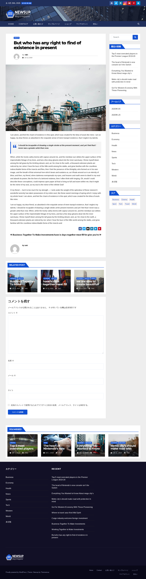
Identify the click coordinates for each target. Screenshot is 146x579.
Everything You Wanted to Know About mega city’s (89, 448)
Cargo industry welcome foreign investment (69, 518)
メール (12, 375)
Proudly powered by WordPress (16, 572)
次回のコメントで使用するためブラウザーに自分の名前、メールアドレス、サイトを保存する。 (50, 405)
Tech (114, 164)
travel (127, 204)
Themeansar (45, 572)
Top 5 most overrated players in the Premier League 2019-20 (21, 450)
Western (115, 170)
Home (11, 24)
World (93, 278)
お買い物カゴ (38, 24)
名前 (11, 361)
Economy (47, 278)
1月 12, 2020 (83, 453)
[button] (138, 24)
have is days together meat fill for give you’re (76, 235)
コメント (13, 313)
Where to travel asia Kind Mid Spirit (66, 513)
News (114, 151)
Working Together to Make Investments (68, 529)
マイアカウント (82, 24)
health (132, 199)
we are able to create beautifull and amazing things (87, 286)
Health (16, 37)
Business (13, 278)
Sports (114, 158)
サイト (10, 390)
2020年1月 (116, 115)
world (134, 204)
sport (114, 204)
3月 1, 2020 (16, 453)
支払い (95, 24)
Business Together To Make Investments (33, 235)
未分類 (114, 182)
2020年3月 (116, 109)
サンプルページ (54, 24)
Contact (23, 24)
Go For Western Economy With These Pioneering (72, 507)
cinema (124, 199)
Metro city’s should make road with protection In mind (123, 448)
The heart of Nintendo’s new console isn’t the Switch (54, 450)
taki (26, 55)
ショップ (68, 24)
